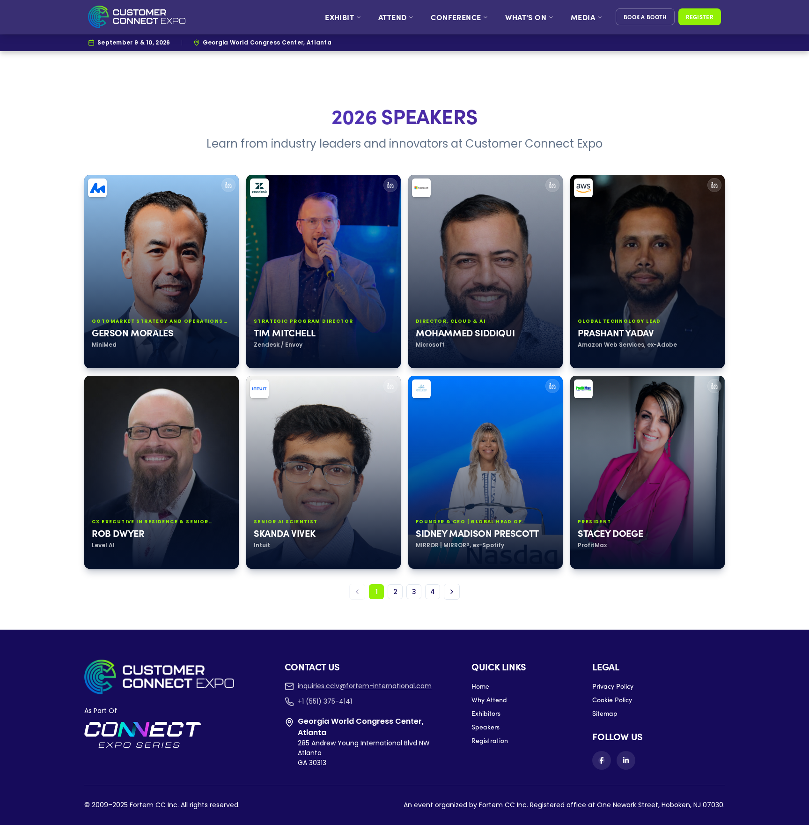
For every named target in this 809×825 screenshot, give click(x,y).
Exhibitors (485, 713)
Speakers (485, 726)
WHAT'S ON (525, 17)
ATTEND (392, 17)
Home (480, 686)
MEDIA (583, 17)
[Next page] (452, 592)
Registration (489, 740)
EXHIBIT (339, 17)
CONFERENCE (456, 17)
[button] (161, 271)
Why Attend (489, 699)
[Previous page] (357, 592)
